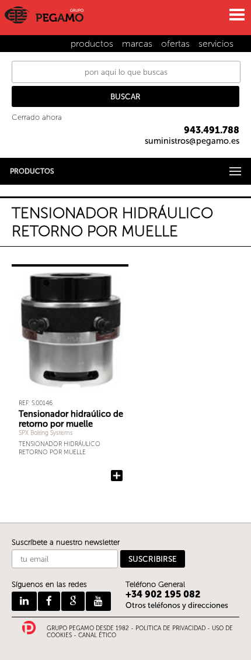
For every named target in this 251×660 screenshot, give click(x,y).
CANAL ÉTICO (97, 635)
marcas (137, 43)
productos (92, 43)
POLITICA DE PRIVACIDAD (170, 628)
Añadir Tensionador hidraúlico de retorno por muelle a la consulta (117, 476)
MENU (236, 14)
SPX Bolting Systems (46, 433)
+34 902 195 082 (163, 594)
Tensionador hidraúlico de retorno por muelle (71, 419)
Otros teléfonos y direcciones (177, 605)
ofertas (175, 43)
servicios (215, 43)
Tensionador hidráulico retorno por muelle (59, 448)
